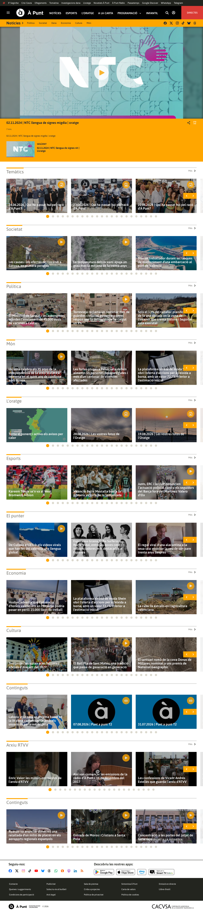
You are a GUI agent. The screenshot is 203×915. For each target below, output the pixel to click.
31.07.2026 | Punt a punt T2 (157, 724)
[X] (171, 23)
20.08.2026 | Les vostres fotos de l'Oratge (96, 436)
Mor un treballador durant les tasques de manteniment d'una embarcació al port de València (165, 262)
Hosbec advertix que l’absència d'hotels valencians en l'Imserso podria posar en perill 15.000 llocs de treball (36, 606)
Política (30, 23)
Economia (66, 23)
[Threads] (195, 23)
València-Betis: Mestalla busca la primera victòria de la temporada (97, 493)
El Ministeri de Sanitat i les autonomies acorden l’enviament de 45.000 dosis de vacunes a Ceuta (37, 319)
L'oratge (87, 3)
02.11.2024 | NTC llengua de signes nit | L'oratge (58, 149)
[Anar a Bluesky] (43, 871)
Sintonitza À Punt (129, 884)
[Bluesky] (189, 23)
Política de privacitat (93, 894)
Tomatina (54, 3)
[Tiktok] (183, 23)
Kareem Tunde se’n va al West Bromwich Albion (30, 493)
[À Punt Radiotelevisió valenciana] (24, 906)
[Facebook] (165, 23)
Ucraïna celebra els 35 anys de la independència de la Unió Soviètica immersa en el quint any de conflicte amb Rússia (35, 374)
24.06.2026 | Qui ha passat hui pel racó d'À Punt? (36, 206)
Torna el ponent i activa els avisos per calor (36, 436)
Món (89, 23)
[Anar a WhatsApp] (56, 871)
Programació (127, 13)
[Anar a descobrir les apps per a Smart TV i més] (161, 872)
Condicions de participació (21, 894)
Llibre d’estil (164, 889)
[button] (47, 216)
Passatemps (133, 3)
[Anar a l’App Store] (125, 872)
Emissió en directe (167, 884)
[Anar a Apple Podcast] (69, 871)
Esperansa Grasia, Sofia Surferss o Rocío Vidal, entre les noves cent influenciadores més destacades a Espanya (97, 546)
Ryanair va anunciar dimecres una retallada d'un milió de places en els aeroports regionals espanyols (35, 835)
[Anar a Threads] (50, 871)
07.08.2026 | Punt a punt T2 (92, 724)
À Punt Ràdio (118, 3)
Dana (53, 23)
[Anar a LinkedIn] (76, 871)
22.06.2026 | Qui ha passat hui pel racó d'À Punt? (165, 206)
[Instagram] (177, 23)
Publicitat (51, 884)
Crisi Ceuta (26, 3)
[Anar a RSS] (82, 871)
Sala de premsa (91, 884)
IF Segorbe (13, 3)
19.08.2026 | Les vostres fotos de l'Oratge (161, 436)
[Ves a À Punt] (29, 13)
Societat (43, 23)
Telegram (178, 3)
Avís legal (51, 894)
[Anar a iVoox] (63, 871)
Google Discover (150, 3)
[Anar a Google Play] (104, 872)
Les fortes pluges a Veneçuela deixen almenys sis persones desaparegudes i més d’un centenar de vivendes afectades (100, 374)
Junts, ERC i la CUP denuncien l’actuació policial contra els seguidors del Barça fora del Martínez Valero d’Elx (166, 489)
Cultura (78, 23)
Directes (192, 12)
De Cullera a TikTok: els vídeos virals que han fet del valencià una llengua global (35, 548)
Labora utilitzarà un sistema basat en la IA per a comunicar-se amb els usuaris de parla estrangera (35, 720)
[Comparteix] (188, 122)
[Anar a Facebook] (11, 871)
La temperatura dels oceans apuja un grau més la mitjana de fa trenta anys (100, 264)
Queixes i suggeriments (20, 889)
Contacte (13, 884)
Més (190, 170)
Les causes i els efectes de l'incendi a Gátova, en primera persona (35, 264)
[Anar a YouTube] (37, 871)
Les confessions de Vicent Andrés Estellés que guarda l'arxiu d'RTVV (162, 780)
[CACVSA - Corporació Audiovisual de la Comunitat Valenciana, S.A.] (173, 906)
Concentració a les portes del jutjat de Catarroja (165, 837)
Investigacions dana (70, 3)
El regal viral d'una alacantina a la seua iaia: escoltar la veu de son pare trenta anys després (164, 548)
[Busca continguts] (167, 13)
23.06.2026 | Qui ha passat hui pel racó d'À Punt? (101, 206)
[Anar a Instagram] (24, 871)
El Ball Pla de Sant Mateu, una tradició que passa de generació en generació (100, 665)
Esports (71, 13)
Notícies (55, 13)
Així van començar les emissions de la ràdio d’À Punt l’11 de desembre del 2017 (100, 778)
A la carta (105, 13)
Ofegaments (41, 3)
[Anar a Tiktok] (30, 871)
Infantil (152, 13)
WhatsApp (166, 3)
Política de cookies (130, 894)
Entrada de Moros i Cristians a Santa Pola (99, 837)
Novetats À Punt (101, 3)
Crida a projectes (92, 889)
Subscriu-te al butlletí (56, 889)
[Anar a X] (17, 871)
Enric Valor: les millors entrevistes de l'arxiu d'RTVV (35, 780)
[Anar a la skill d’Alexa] (141, 872)
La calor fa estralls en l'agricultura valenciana (162, 608)
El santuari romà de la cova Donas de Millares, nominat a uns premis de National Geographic (164, 663)
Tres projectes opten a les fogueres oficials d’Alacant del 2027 (34, 665)
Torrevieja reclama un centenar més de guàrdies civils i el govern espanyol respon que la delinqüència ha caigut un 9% (101, 317)
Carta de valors (128, 889)
